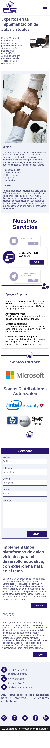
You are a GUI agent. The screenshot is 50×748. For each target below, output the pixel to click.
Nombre (7, 457)
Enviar (37, 534)
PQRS (40, 655)
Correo (6, 479)
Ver (33, 243)
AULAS (39, 605)
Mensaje (7, 500)
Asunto (6, 489)
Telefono (7, 468)
